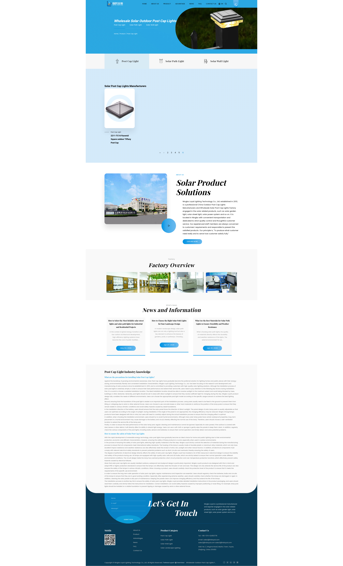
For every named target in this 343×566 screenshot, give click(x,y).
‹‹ (160, 152)
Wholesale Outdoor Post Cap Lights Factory (201, 562)
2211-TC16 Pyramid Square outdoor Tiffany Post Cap (121, 139)
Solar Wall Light (152, 25)
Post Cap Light (119, 25)
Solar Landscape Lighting (170, 548)
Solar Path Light (136, 25)
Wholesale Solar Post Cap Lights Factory (218, 208)
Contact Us (211, 4)
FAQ (200, 4)
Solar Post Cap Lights (155, 381)
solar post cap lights (148, 473)
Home (144, 4)
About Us (155, 4)
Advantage (180, 4)
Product (167, 4)
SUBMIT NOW (128, 519)
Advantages (138, 538)
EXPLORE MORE (192, 241)
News (191, 4)
